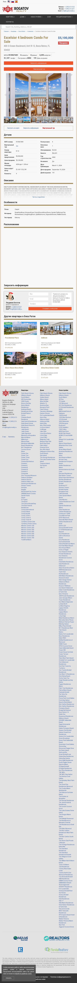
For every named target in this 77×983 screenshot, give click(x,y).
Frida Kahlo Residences (66, 562)
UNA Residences (64, 878)
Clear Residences (64, 509)
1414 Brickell (63, 419)
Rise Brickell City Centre (28, 491)
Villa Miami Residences (66, 903)
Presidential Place (12, 338)
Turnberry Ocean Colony (28, 523)
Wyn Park (62, 925)
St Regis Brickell (64, 766)
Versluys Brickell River (66, 891)
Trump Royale (25, 513)
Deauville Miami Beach (66, 519)
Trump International (27, 509)
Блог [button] (49, 17)
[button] (71, 75)
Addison (44, 338)
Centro (23, 415)
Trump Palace (25, 511)
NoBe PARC (62, 638)
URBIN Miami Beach (65, 883)
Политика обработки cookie (36, 979)
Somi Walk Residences (66, 760)
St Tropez (24, 499)
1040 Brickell (63, 415)
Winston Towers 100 (27, 525)
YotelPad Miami (26, 539)
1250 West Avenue (65, 417)
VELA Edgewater (64, 885)
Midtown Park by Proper (66, 622)
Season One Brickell (65, 730)
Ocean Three (25, 457)
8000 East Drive (64, 431)
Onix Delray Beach (64, 676)
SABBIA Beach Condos (28, 493)
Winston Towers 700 (27, 537)
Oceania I (24, 463)
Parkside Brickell (64, 692)
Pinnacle (24, 487)
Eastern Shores (45, 413)
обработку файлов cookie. (23, 973)
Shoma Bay (62, 746)
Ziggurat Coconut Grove (66, 927)
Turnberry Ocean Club (28, 521)
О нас (4, 437)
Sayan (23, 497)
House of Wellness (64, 586)
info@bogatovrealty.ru (68, 11)
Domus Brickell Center (66, 527)
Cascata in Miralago (46, 411)
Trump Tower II (26, 517)
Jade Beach (25, 429)
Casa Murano (63, 499)
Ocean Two (24, 455)
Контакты (11, 437)
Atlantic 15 (43, 403)
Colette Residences (65, 511)
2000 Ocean (25, 401)
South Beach (44, 453)
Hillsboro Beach (26, 395)
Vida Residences (64, 899)
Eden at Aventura (64, 535)
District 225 (62, 525)
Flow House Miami (64, 548)
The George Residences (47, 457)
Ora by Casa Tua (64, 678)
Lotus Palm (43, 437)
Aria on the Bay (26, 403)
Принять (9, 978)
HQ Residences (63, 574)
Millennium (24, 439)
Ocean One (24, 453)
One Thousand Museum (28, 475)
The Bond (24, 501)
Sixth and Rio (63, 752)
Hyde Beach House (27, 423)
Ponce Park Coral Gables (66, 698)
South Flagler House (65, 762)
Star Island (43, 455)
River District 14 (64, 712)
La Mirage (43, 429)
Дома (42, 390)
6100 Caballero (63, 427)
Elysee (61, 537)
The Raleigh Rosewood (66, 818)
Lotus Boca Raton (45, 433)
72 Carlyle (62, 401)
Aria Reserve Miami (65, 457)
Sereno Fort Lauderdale (66, 736)
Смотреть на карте (13, 128)
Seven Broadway (64, 738)
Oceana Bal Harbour (27, 461)
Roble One (62, 714)
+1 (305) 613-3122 (69, 7)
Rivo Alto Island (45, 449)
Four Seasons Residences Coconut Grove (65, 558)
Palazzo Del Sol (26, 479)
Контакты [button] (10, 22)
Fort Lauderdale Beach (47, 415)
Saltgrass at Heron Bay (47, 451)
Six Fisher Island (64, 750)
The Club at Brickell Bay (28, 503)
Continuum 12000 (64, 513)
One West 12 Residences (66, 674)
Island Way (43, 423)
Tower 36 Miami (64, 864)
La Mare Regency (64, 606)
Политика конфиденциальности (60, 977)
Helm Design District (65, 580)
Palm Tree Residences (66, 688)
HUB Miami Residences (66, 576)
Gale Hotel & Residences (28, 421)
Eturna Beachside (64, 542)
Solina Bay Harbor (64, 758)
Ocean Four (24, 459)
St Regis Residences (65, 768)
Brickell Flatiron (26, 413)
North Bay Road (45, 443)
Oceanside (24, 473)
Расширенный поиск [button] (64, 17)
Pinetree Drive (44, 447)
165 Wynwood (63, 403)
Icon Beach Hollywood (66, 588)
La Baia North (63, 604)
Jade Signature (26, 433)
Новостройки (63, 390)
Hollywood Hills (44, 421)
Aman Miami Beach (65, 449)
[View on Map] (11, 50)
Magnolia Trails (45, 439)
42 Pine (61, 399)
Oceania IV (24, 469)
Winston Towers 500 (27, 533)
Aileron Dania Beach (65, 443)
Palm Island (43, 445)
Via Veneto (43, 465)
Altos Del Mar (44, 401)
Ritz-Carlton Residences (66, 704)
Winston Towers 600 (27, 535)
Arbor (60, 455)
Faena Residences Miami (67, 544)
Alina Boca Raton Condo (50, 368)
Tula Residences (64, 866)
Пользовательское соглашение (37, 977)
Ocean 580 (62, 650)
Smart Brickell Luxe (65, 754)
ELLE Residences (64, 533)
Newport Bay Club (45, 441)
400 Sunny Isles (26, 399)
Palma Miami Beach (65, 690)
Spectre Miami (63, 764)
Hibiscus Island (44, 419)
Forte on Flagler (64, 550)
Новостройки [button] (35, 17)
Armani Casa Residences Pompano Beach (66, 461)
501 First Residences (65, 405)
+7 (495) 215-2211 (69, 9)
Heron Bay (43, 417)
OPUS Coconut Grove (65, 646)
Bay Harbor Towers (65, 475)
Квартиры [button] (10, 17)
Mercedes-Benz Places (66, 620)
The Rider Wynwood (65, 828)
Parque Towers (26, 485)
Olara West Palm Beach (66, 658)
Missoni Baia (25, 441)
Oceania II (24, 465)
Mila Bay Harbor (64, 624)
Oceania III (24, 467)
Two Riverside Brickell (66, 876)
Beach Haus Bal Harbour (66, 477)
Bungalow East (63, 491)
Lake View (43, 431)
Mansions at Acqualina (28, 435)
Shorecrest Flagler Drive (66, 748)
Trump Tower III (26, 519)
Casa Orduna (44, 409)
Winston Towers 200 (27, 527)
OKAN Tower (63, 644)
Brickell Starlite (63, 489)
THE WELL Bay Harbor (65, 774)
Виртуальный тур (39, 69)
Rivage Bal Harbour (65, 710)
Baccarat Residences (65, 473)
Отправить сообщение (50, 308)
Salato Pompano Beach (66, 728)
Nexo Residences (64, 636)
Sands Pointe (25, 495)
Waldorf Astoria (64, 919)
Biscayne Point (44, 407)
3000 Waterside (64, 421)
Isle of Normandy (45, 425)
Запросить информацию (38, 63)
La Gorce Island (45, 427)
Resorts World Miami (65, 702)
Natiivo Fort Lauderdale (66, 634)
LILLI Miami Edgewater (66, 602)
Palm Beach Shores (27, 393)
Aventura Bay (44, 405)
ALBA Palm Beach (64, 433)
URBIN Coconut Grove (65, 881)
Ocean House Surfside (66, 652)
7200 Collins (62, 429)
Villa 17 (42, 467)
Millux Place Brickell (65, 626)
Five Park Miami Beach (66, 546)
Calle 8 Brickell (63, 493)
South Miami (25, 397)
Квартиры (24, 390)
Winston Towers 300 (27, 529)
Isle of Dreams (63, 594)
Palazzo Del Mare (26, 477)
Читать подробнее (38, 197)
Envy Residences (64, 539)
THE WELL (62, 772)
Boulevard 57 (63, 485)
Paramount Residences (28, 483)
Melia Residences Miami (66, 618)
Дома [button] (22, 17)
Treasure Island (45, 463)
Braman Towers (64, 487)
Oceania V (24, 471)
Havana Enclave (64, 578)
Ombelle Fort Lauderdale (66, 660)
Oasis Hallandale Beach (66, 648)
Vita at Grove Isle (64, 909)
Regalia (23, 489)
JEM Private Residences (66, 596)
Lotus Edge (43, 435)
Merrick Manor (25, 437)
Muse (23, 451)
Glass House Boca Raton (14, 368)
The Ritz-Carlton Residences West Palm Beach (66, 832)
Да (17, 146)
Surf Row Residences (65, 770)
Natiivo (61, 632)
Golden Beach (44, 397)
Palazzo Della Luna (27, 481)
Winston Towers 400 (27, 531)
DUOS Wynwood (64, 517)
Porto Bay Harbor (64, 700)
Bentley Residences (65, 479)
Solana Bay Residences (66, 756)
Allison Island (44, 399)
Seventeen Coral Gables (66, 744)
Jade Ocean (25, 431)
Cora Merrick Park (64, 515)
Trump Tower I (25, 515)
